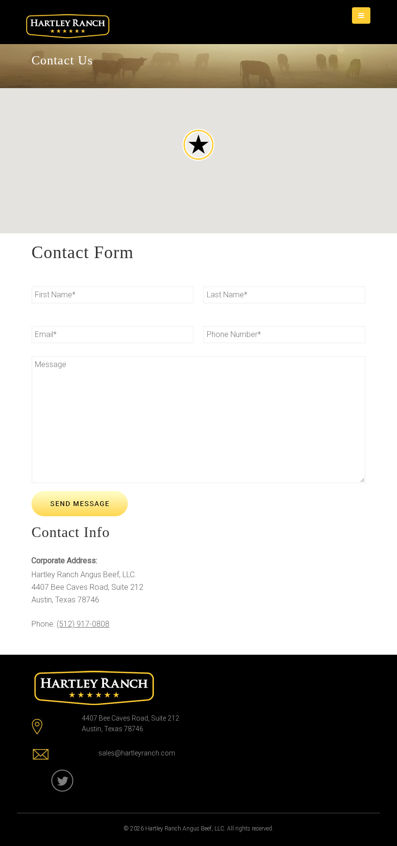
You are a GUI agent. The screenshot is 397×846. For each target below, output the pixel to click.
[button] (198, 145)
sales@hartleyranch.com (136, 753)
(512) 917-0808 (83, 624)
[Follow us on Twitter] (64, 781)
